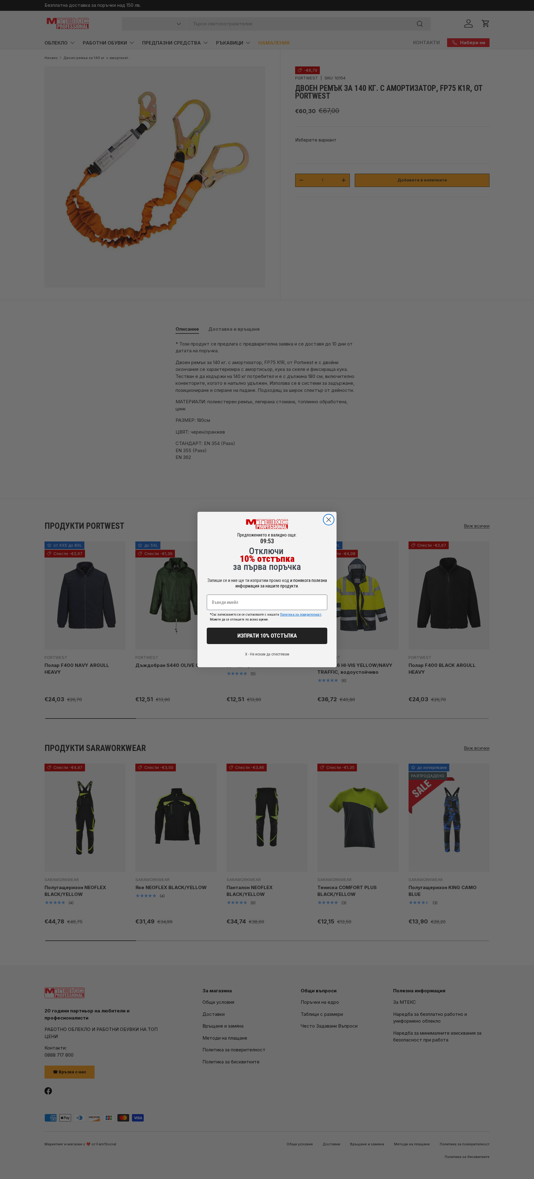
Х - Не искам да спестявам (267, 654)
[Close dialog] (328, 519)
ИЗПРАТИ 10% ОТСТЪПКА (267, 635)
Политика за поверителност (300, 615)
